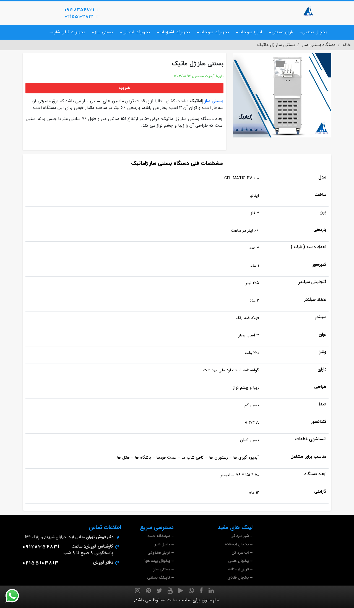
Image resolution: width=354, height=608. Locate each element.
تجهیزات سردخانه (214, 32)
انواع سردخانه (250, 32)
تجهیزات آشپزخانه (175, 32)
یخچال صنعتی (314, 32)
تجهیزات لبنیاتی (136, 32)
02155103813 (79, 16)
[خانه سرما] (308, 11)
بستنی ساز (104, 32)
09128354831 (79, 9)
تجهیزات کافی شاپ (68, 32)
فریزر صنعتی (282, 32)
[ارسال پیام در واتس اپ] (15, 596)
